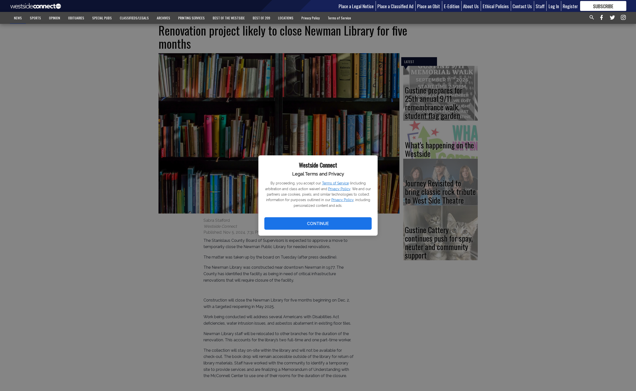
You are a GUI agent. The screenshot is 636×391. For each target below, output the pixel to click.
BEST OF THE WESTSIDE (229, 17)
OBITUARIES (76, 17)
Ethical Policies (496, 6)
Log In (554, 6)
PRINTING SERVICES (191, 17)
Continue (318, 223)
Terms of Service (335, 183)
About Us (471, 6)
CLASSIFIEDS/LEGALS (134, 17)
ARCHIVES (163, 17)
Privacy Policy (339, 189)
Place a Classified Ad (395, 6)
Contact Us (522, 6)
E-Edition (451, 6)
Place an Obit (428, 6)
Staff (540, 6)
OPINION (54, 17)
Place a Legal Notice (356, 6)
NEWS (18, 17)
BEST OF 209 (261, 17)
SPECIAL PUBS (102, 17)
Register (570, 6)
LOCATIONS (285, 17)
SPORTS (35, 17)
